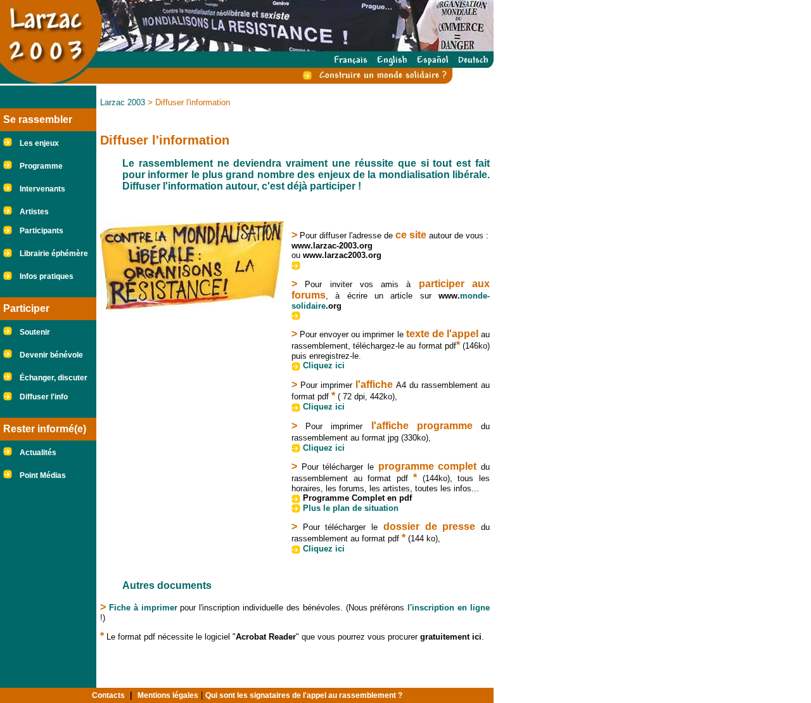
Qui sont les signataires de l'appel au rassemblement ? (303, 695)
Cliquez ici (324, 365)
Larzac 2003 (122, 102)
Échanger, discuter (53, 377)
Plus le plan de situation (351, 508)
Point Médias (43, 475)
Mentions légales (167, 695)
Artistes (34, 211)
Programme (41, 166)
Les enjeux (39, 143)
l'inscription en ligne (448, 607)
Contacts (108, 695)
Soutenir (35, 332)
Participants (41, 230)
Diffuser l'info (44, 396)
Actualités (38, 452)
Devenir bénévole (51, 355)
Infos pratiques (46, 276)
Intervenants (42, 188)
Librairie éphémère (54, 253)
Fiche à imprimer (143, 607)
